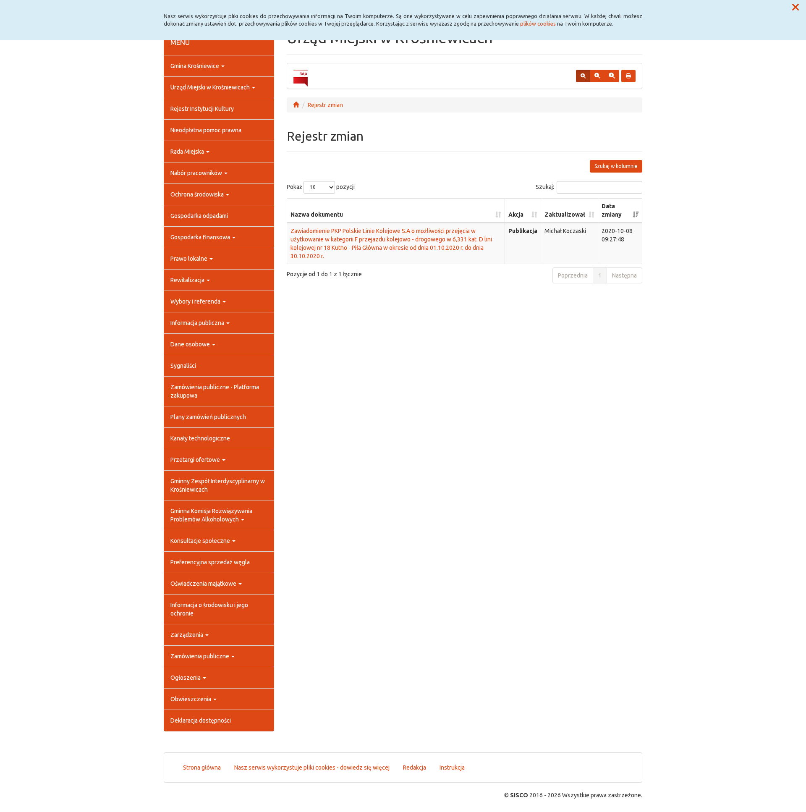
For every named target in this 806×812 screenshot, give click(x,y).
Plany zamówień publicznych (208, 417)
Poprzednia (573, 275)
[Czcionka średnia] (597, 76)
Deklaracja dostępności (200, 720)
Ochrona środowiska (197, 194)
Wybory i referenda (196, 301)
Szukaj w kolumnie (616, 166)
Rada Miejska (187, 151)
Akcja (515, 214)
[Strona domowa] (296, 105)
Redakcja (414, 767)
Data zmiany (612, 210)
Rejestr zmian (325, 105)
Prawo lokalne (189, 258)
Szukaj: (545, 186)
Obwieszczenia (191, 699)
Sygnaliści (183, 365)
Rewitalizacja (188, 280)
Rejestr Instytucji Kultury (202, 108)
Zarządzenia (187, 634)
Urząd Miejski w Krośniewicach (210, 87)
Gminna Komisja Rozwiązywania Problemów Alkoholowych (211, 515)
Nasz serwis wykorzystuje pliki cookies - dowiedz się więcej (312, 767)
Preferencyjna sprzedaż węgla (210, 562)
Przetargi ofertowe (195, 459)
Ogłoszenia (186, 677)
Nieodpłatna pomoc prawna (205, 130)
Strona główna (202, 767)
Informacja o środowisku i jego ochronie (209, 609)
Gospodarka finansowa (200, 237)
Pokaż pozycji (321, 186)
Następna (624, 275)
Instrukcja (452, 767)
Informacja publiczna (197, 323)
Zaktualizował (564, 214)
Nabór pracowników (196, 173)
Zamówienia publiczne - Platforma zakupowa (214, 391)
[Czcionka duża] (611, 76)
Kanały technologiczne (200, 438)
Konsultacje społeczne (200, 540)
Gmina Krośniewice (195, 66)
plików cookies (538, 23)
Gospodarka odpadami (199, 215)
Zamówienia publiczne (200, 656)
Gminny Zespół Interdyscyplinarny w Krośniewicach (217, 485)
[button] (795, 7)
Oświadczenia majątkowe (204, 583)
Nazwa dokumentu (316, 214)
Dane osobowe (190, 344)
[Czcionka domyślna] (583, 76)
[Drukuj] (628, 76)
